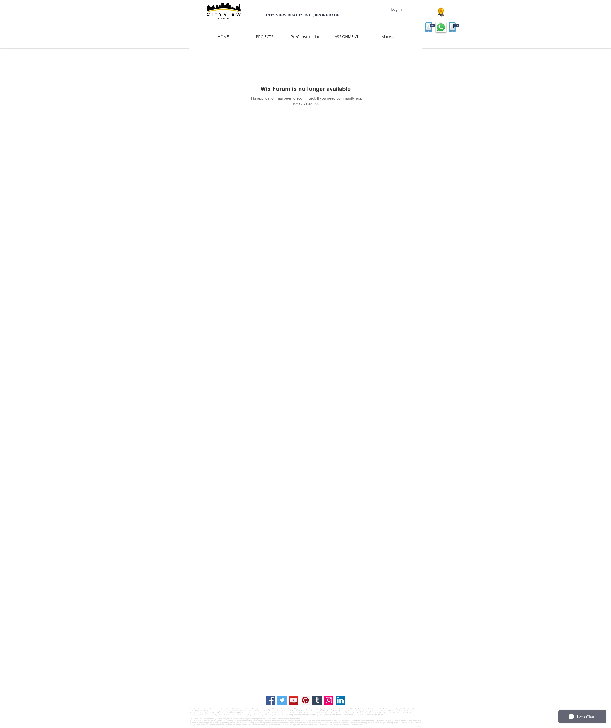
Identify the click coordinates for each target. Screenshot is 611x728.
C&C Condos (353, 709)
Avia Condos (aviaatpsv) (217, 709)
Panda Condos (384, 709)
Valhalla (360, 709)
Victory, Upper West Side (398, 709)
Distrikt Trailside (287, 711)
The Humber (267, 711)
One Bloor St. (343, 709)
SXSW (204, 711)
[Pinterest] (305, 700)
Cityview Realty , (231, 709)
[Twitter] (282, 700)
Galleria (249, 711)
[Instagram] (328, 700)
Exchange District (220, 711)
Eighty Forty (324, 709)
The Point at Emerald (372, 709)
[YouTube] (293, 700)
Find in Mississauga (263, 709)
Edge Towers (333, 709)
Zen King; (311, 711)
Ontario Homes (251, 709)
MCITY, (274, 709)
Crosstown (210, 711)
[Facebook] (270, 700)
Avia (278, 709)
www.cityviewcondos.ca (219, 721)
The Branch (259, 711)
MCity (296, 709)
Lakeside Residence (300, 711)
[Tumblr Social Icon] (317, 700)
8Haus (409, 709)
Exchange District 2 (233, 711)
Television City (313, 709)
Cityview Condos (203, 709)
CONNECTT (198, 711)
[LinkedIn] (340, 700)
